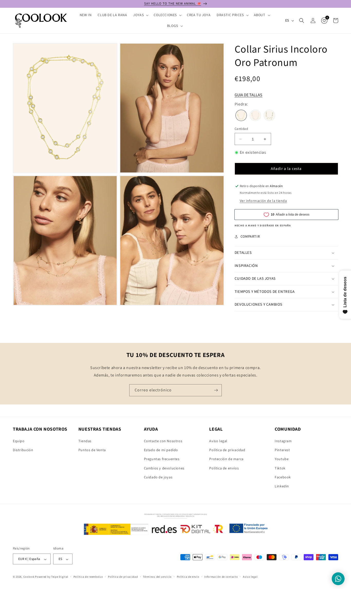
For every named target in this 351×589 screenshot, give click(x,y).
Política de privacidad (227, 450)
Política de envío (188, 577)
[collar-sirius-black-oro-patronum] (269, 116)
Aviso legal (218, 441)
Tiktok (280, 468)
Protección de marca (226, 459)
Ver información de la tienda (263, 201)
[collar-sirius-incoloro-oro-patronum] (241, 116)
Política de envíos (224, 468)
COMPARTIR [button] (250, 236)
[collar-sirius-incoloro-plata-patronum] (255, 116)
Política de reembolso (88, 577)
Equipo (19, 441)
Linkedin (282, 486)
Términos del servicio (157, 577)
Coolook (28, 577)
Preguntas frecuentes (162, 459)
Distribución (23, 450)
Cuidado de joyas (158, 477)
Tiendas (84, 441)
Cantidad (241, 129)
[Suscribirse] (215, 390)
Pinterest (282, 450)
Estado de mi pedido (161, 450)
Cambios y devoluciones (164, 468)
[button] (140, 15)
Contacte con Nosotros (163, 441)
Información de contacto (221, 577)
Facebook (283, 477)
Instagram (283, 441)
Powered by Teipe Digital (51, 577)
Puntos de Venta (92, 450)
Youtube (282, 459)
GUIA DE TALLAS (248, 95)
